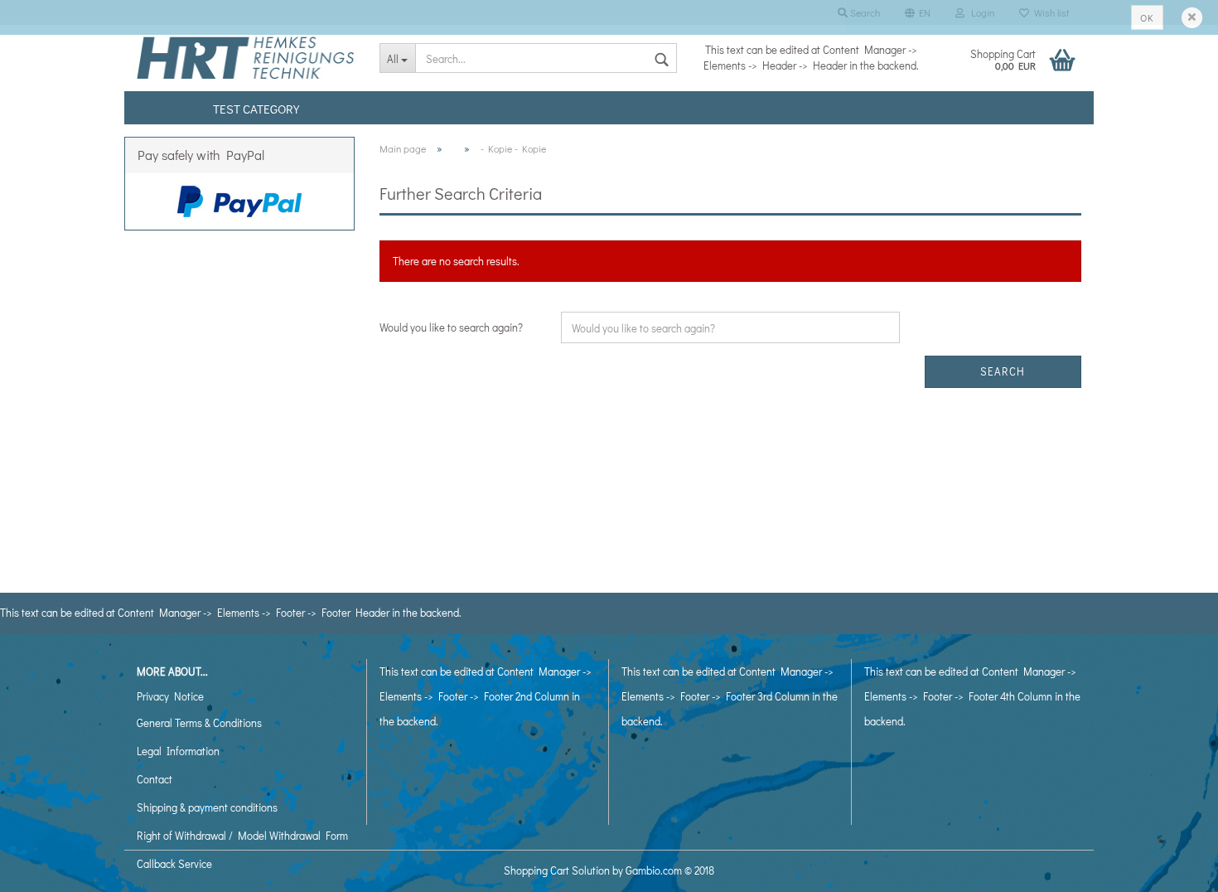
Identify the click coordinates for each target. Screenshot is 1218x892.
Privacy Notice (170, 696)
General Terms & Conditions (199, 722)
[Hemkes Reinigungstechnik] (246, 58)
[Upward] (1172, 867)
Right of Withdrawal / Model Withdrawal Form (242, 835)
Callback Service (174, 863)
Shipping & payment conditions (207, 807)
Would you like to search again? (451, 327)
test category (256, 108)
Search (1002, 371)
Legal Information (178, 751)
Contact (154, 779)
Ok (1147, 17)
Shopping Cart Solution (557, 870)
